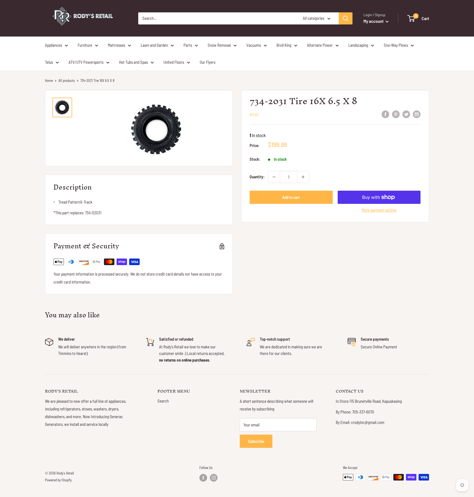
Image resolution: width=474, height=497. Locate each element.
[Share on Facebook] (385, 114)
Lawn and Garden (154, 45)
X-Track (75, 201)
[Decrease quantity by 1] (274, 177)
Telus (49, 62)
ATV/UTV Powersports (86, 62)
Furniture (85, 45)
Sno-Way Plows (396, 45)
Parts (188, 45)
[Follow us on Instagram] (214, 478)
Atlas (254, 114)
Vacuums (253, 45)
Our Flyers (207, 62)
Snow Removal (219, 45)
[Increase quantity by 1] (303, 177)
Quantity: (257, 176)
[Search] (345, 18)
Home (49, 80)
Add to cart (291, 197)
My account (373, 21)
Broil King (283, 45)
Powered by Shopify (58, 480)
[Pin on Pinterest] (396, 114)
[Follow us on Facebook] (203, 478)
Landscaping (358, 45)
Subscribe (256, 441)
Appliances (53, 45)
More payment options (379, 209)
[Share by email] (417, 114)
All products (66, 80)
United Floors (173, 62)
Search (163, 400)
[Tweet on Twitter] (406, 114)
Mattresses (116, 45)
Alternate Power (320, 45)
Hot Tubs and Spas (133, 62)
